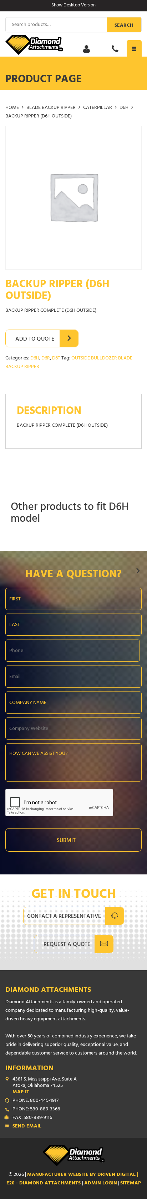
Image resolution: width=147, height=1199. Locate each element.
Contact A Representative (64, 916)
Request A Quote (67, 945)
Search (124, 26)
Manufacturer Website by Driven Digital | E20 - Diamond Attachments (72, 1179)
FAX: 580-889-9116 (32, 1118)
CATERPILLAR (97, 108)
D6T (56, 358)
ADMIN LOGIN (100, 1183)
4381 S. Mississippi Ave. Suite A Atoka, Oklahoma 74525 (44, 1086)
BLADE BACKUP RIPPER (51, 108)
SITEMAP (130, 1183)
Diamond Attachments (48, 990)
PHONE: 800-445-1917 (35, 1101)
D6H (124, 108)
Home (12, 108)
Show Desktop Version (73, 5)
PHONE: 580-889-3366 (36, 1109)
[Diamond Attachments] (73, 45)
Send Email (26, 1127)
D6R (45, 358)
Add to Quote (34, 339)
